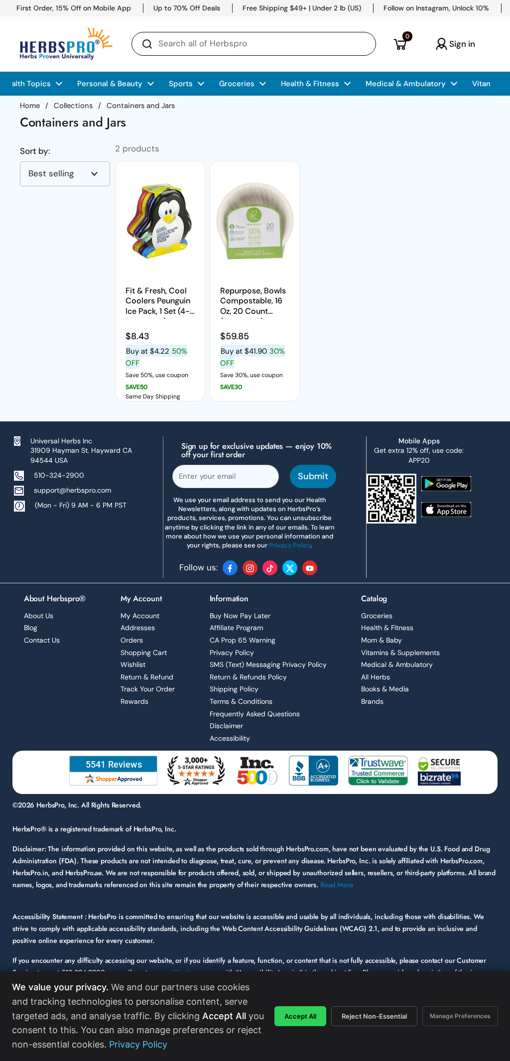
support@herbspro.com (72, 490)
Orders (132, 640)
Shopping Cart (144, 652)
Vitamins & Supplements (400, 652)
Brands (372, 701)
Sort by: (35, 151)
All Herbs (375, 676)
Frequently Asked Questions (255, 713)
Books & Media (385, 688)
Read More (337, 885)
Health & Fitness (387, 627)
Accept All (300, 1016)
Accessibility (230, 738)
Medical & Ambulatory (397, 664)
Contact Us (42, 640)
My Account (140, 615)
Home (30, 106)
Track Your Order (148, 688)
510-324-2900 (59, 475)
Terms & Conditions (241, 701)
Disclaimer (226, 725)
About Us (38, 615)
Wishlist (133, 664)
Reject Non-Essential (374, 1016)
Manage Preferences (460, 1016)
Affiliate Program (236, 627)
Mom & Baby (381, 640)
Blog (30, 627)
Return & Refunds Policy (248, 676)
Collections (73, 106)
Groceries (376, 615)
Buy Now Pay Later (240, 615)
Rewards (134, 701)
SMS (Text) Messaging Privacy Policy (268, 664)
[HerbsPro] (66, 43)
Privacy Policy (232, 652)
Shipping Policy (234, 688)
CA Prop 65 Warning (242, 640)
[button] (400, 43)
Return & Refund (147, 676)
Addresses (138, 627)
